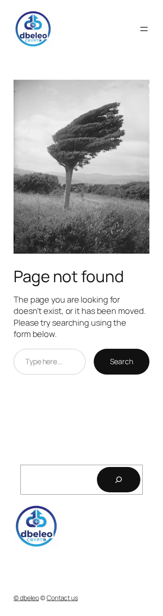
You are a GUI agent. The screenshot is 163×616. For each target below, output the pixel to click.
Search (121, 361)
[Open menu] (144, 29)
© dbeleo (26, 597)
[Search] (118, 479)
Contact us (62, 597)
